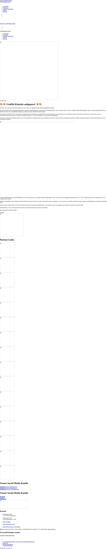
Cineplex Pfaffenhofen (8, 9)
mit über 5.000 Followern (8, 488)
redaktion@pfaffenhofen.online (7, 535)
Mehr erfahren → (52, 529)
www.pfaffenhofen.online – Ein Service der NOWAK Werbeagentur (18, 541)
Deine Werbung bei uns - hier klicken (11, 526)
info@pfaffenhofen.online (9, 524)
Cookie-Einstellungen (8, 545)
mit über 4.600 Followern (8, 486)
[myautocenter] (11, 236)
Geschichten (6, 6)
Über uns (5, 11)
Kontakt (5, 10)
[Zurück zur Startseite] (5, 31)
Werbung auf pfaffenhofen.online (7, 23)
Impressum (5, 543)
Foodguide (5, 7)
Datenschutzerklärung (8, 544)
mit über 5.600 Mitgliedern (9, 489)
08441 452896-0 (7, 521)
